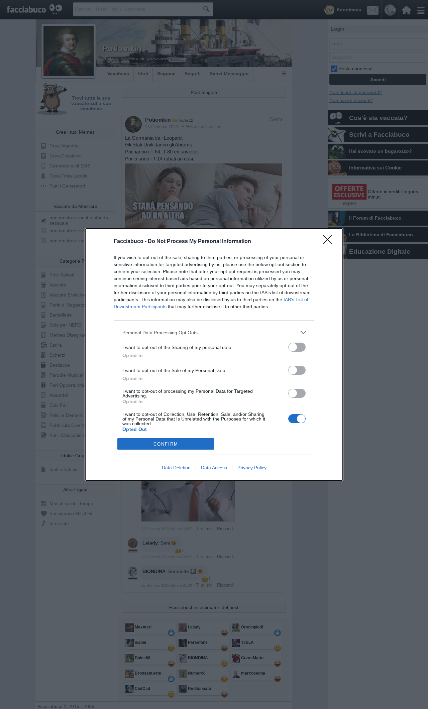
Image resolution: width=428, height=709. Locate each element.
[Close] (329, 241)
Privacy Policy (251, 467)
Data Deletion (176, 467)
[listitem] (214, 332)
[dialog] (214, 354)
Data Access (214, 467)
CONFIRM (165, 444)
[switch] (297, 347)
